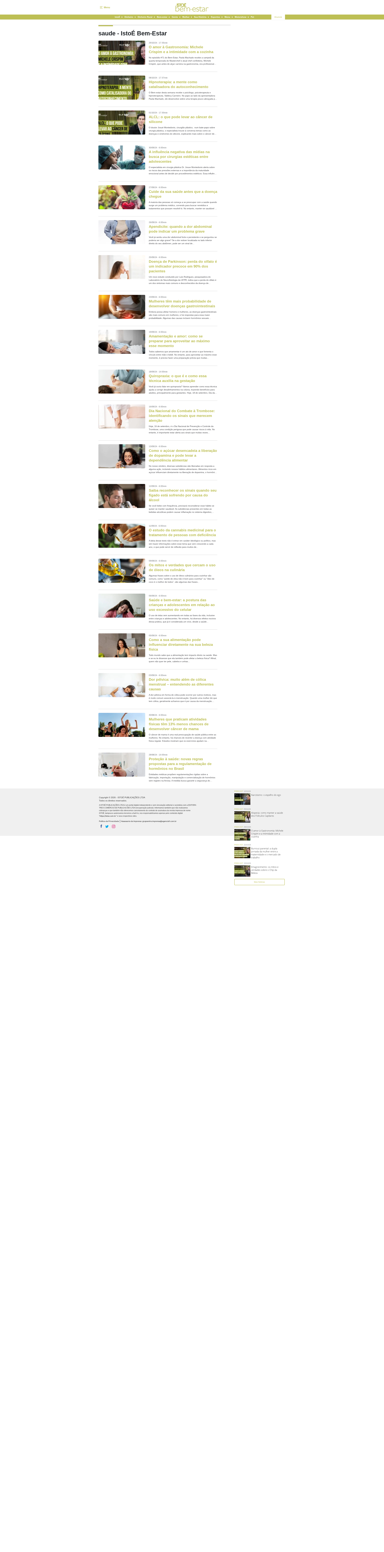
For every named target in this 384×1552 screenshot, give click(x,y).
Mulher (185, 17)
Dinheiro (128, 17)
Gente (175, 17)
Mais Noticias (259, 882)
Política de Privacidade (109, 821)
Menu (227, 17)
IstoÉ (117, 17)
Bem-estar (162, 17)
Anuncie (278, 17)
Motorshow (240, 17)
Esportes (215, 17)
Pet (252, 17)
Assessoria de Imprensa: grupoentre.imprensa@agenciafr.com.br (149, 821)
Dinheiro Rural (145, 17)
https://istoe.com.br (108, 816)
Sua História (200, 17)
